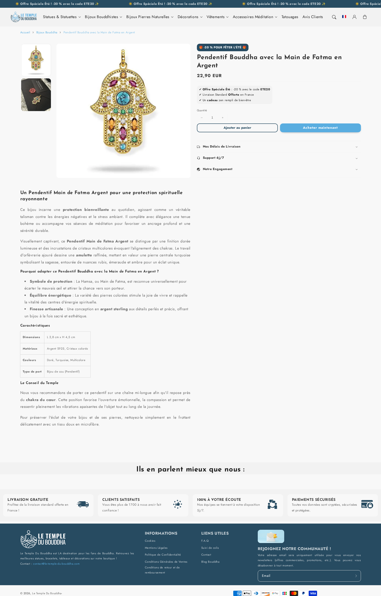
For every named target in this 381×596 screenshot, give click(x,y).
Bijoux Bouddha (46, 32)
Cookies (150, 541)
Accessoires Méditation (253, 16)
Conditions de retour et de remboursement (162, 570)
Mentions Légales (156, 548)
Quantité (202, 111)
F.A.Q (205, 541)
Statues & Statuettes (60, 16)
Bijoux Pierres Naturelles (147, 16)
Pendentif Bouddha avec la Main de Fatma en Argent (99, 32)
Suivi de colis (210, 548)
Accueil (25, 32)
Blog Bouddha (210, 562)
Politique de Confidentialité (163, 554)
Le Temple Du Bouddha (46, 593)
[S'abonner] (356, 575)
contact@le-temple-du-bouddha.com (56, 564)
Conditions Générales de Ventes (166, 562)
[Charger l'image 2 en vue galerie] (36, 94)
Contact (206, 554)
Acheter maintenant (320, 127)
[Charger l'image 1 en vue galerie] (36, 60)
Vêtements (215, 16)
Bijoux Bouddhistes (101, 16)
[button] (333, 17)
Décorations (188, 16)
